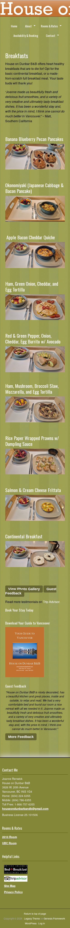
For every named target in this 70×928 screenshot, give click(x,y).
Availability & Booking (25, 35)
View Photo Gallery (24, 589)
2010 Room (9, 837)
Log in (41, 923)
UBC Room (9, 843)
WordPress (31, 923)
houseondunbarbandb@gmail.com (25, 808)
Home (14, 26)
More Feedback (21, 737)
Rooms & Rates (47, 26)
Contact (48, 36)
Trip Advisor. (51, 601)
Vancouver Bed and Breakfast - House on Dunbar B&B (35, 9)
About (27, 26)
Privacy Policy (13, 892)
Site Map (10, 886)
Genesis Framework (54, 918)
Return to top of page (35, 913)
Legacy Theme (32, 918)
